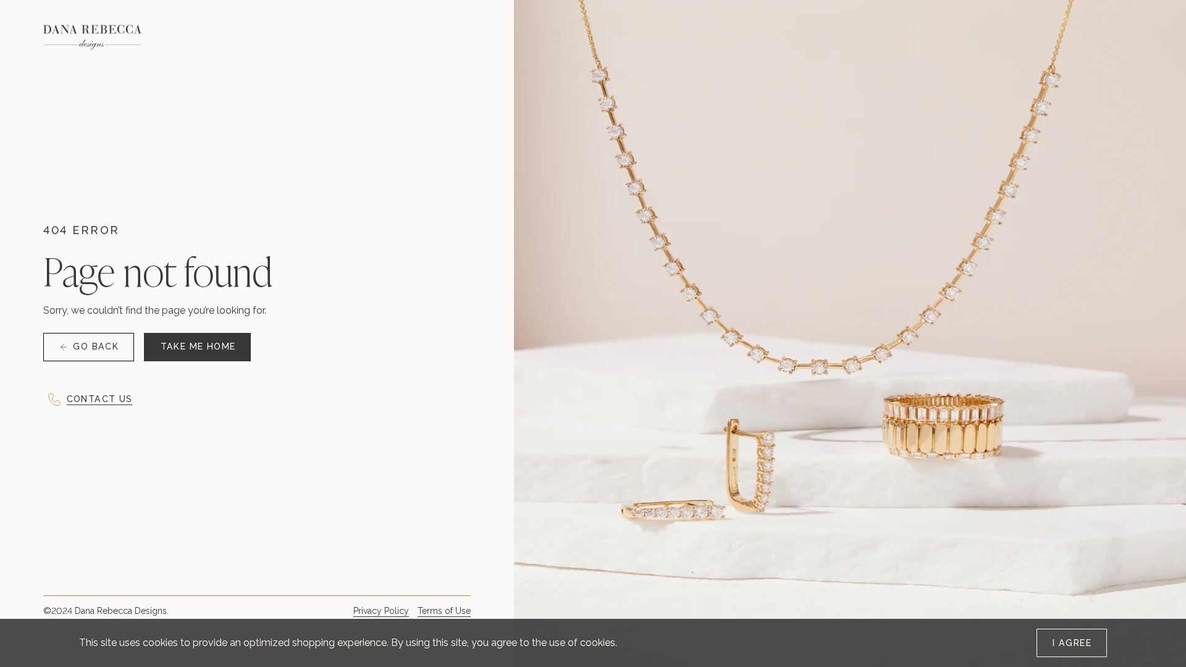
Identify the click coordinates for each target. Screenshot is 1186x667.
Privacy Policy (381, 611)
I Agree (1072, 643)
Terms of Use (444, 611)
